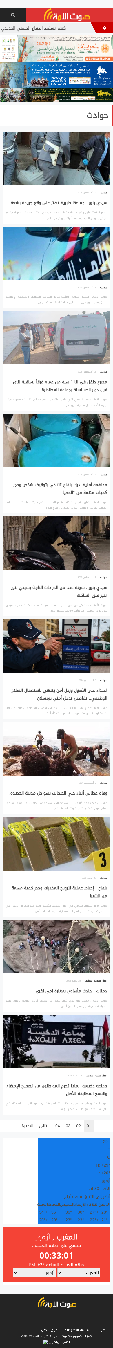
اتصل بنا (101, 1330)
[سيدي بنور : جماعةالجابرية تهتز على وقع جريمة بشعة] (56, 178)
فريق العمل (49, 1330)
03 (68, 1126)
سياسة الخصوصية (77, 1330)
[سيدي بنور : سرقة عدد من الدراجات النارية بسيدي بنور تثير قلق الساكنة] (56, 566)
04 (57, 1126)
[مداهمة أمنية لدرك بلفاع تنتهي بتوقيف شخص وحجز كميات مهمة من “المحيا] (56, 463)
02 (78, 1126)
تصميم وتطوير (59, 1342)
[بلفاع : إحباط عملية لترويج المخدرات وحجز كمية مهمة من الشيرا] (56, 867)
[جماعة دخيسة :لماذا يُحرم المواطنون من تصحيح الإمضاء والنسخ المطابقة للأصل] (56, 1065)
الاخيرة (27, 1126)
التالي (44, 1126)
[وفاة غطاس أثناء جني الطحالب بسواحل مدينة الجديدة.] (56, 768)
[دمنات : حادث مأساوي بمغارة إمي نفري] (56, 966)
